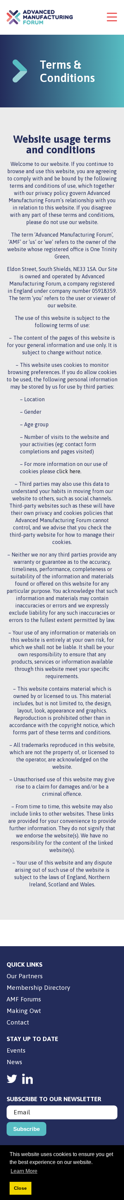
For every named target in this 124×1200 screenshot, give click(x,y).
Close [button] (20, 1188)
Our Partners (25, 976)
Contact (18, 1022)
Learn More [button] (24, 1171)
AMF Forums (24, 999)
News (14, 1061)
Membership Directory (38, 987)
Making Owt (24, 1010)
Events (16, 1050)
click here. (69, 471)
